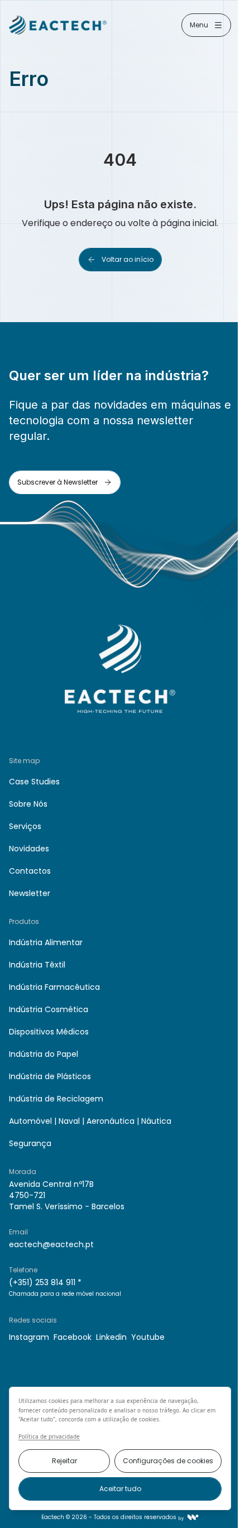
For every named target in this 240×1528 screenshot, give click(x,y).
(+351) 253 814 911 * (45, 1282)
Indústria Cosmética (48, 1009)
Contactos (30, 870)
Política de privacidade (49, 1436)
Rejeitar (64, 1460)
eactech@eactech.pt (51, 1244)
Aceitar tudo (120, 1488)
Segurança (30, 1143)
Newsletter (29, 893)
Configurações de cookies (168, 1460)
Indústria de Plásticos (50, 1076)
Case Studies (34, 781)
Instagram (29, 1337)
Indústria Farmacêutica (54, 987)
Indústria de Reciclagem (56, 1098)
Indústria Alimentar (46, 942)
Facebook (73, 1337)
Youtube (148, 1337)
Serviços (25, 826)
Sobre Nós (28, 803)
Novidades (29, 848)
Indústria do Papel (43, 1054)
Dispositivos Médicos (49, 1031)
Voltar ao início (127, 259)
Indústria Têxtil (37, 964)
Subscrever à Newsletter (57, 482)
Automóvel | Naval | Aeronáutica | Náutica (90, 1121)
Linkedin (111, 1337)
